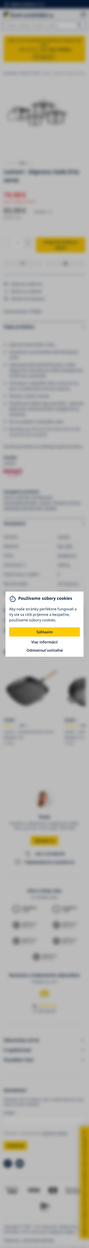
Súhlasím (45, 631)
